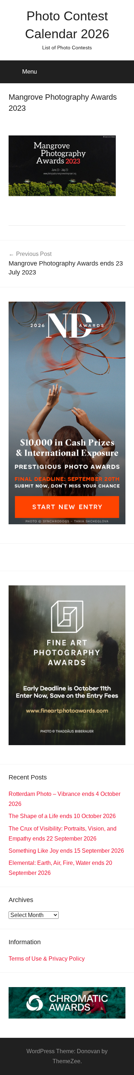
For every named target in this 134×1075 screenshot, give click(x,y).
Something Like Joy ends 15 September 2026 (66, 851)
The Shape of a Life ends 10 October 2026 (62, 816)
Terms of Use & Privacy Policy (47, 959)
